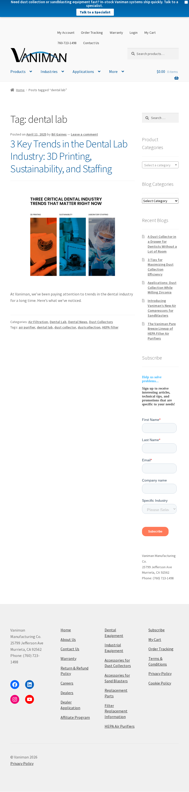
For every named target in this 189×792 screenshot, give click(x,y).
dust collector (65, 327)
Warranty (116, 32)
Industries (49, 71)
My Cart (150, 32)
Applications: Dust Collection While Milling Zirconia (162, 287)
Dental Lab (58, 322)
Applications (83, 71)
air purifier (27, 327)
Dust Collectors (101, 322)
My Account (65, 32)
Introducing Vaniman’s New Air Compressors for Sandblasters (162, 307)
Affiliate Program (75, 717)
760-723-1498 (67, 43)
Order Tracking (92, 32)
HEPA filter (110, 327)
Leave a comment (84, 134)
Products (18, 71)
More (113, 71)
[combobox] (160, 164)
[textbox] (160, 165)
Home (20, 90)
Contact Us (91, 43)
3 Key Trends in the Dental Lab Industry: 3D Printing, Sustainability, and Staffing (68, 156)
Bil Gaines (59, 134)
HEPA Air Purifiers (120, 726)
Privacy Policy (160, 673)
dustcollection (89, 327)
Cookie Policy (159, 683)
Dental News (77, 322)
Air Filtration (38, 322)
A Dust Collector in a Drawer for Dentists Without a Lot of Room (162, 243)
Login (134, 32)
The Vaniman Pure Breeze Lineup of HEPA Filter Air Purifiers (162, 331)
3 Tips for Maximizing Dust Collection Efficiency (160, 267)
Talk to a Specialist (95, 12)
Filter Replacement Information (116, 711)
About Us (68, 639)
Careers (67, 683)
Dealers (67, 692)
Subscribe (156, 629)
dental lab (45, 327)
